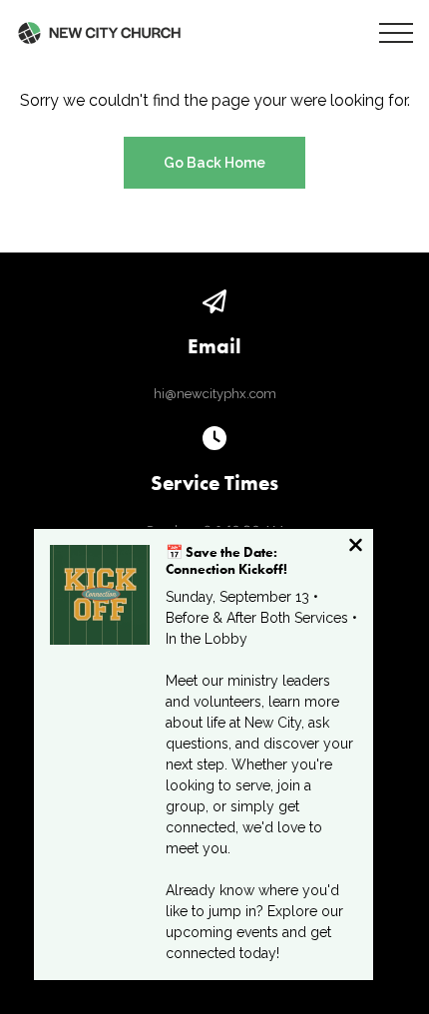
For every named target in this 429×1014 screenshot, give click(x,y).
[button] (396, 33)
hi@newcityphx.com (215, 393)
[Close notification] (355, 547)
